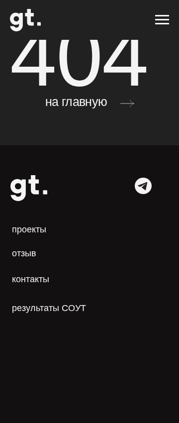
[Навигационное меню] (162, 20)
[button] (28, 254)
